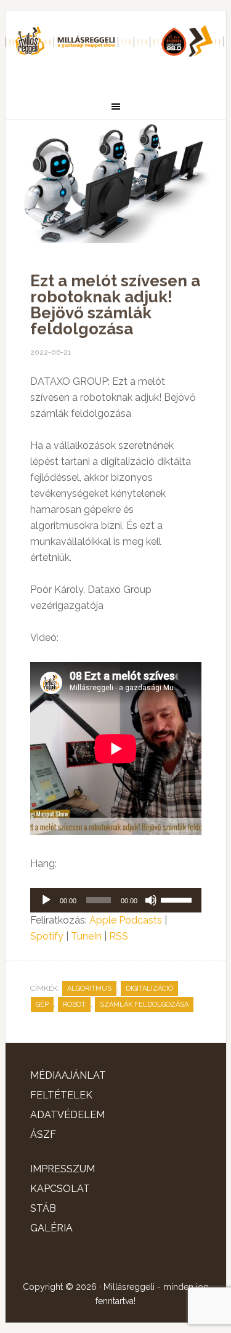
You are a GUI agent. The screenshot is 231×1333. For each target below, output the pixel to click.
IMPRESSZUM (62, 1169)
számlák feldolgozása (144, 1005)
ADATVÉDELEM (67, 1115)
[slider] (178, 899)
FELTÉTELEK (61, 1095)
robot (74, 1005)
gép (42, 1005)
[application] (115, 900)
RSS (118, 936)
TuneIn (86, 936)
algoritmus (89, 989)
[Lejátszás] (46, 900)
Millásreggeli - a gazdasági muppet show (116, 47)
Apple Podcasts (125, 920)
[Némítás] (151, 900)
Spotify (46, 936)
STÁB (43, 1208)
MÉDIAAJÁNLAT (68, 1075)
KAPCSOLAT (60, 1188)
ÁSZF (43, 1134)
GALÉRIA (51, 1228)
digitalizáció (149, 989)
